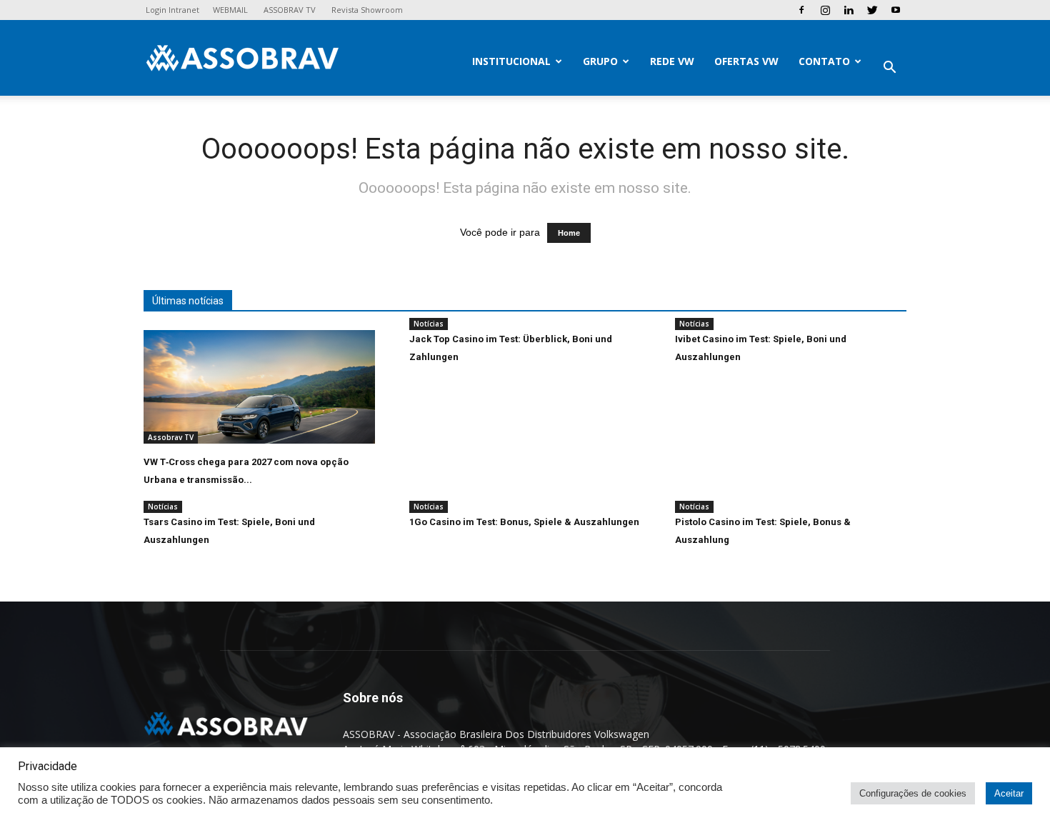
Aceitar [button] (1009, 793)
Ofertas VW (746, 61)
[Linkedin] (848, 10)
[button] (889, 69)
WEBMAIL (230, 9)
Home (569, 233)
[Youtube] (895, 10)
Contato (824, 61)
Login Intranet (172, 9)
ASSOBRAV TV (290, 9)
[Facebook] (801, 10)
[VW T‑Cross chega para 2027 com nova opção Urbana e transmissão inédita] (259, 387)
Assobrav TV (171, 437)
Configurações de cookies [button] (912, 793)
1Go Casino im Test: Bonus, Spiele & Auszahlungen (524, 522)
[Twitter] (872, 10)
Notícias (429, 324)
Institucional (511, 61)
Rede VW (672, 61)
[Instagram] (825, 10)
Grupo (600, 61)
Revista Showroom (367, 9)
